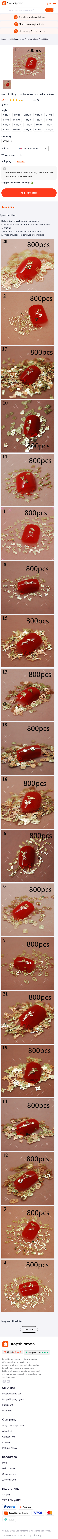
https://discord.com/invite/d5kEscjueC (9, 1381)
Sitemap (37, 1535)
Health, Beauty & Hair (16, 39)
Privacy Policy (24, 1535)
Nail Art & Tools (32, 39)
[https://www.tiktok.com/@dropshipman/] (4, 1381)
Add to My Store (29, 192)
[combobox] (28, 148)
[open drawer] (54, 3)
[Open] (46, 149)
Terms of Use (9, 1535)
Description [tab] (8, 207)
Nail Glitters (45, 39)
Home (3, 39)
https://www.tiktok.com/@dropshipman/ (5, 1381)
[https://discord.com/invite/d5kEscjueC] (8, 1381)
